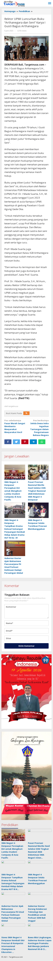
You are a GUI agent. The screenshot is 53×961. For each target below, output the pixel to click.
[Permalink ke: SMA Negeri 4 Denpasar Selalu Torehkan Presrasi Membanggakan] (38, 510)
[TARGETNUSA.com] (14, 3)
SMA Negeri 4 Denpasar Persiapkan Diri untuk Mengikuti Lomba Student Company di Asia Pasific (12, 491)
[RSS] (26, 413)
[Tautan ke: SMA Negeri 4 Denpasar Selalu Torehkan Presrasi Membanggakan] (40, 866)
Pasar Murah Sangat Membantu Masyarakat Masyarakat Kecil (14, 426)
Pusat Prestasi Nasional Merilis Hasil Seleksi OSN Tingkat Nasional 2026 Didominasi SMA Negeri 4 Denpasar (37, 491)
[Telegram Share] (33, 441)
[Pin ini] (24, 441)
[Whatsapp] (41, 441)
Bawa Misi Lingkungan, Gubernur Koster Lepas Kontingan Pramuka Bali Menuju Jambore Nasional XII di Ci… (39, 943)
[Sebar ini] (7, 441)
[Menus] (50, 3)
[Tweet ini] (16, 441)
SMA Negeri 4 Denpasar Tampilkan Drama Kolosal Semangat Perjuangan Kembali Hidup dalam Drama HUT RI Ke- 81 (14, 529)
